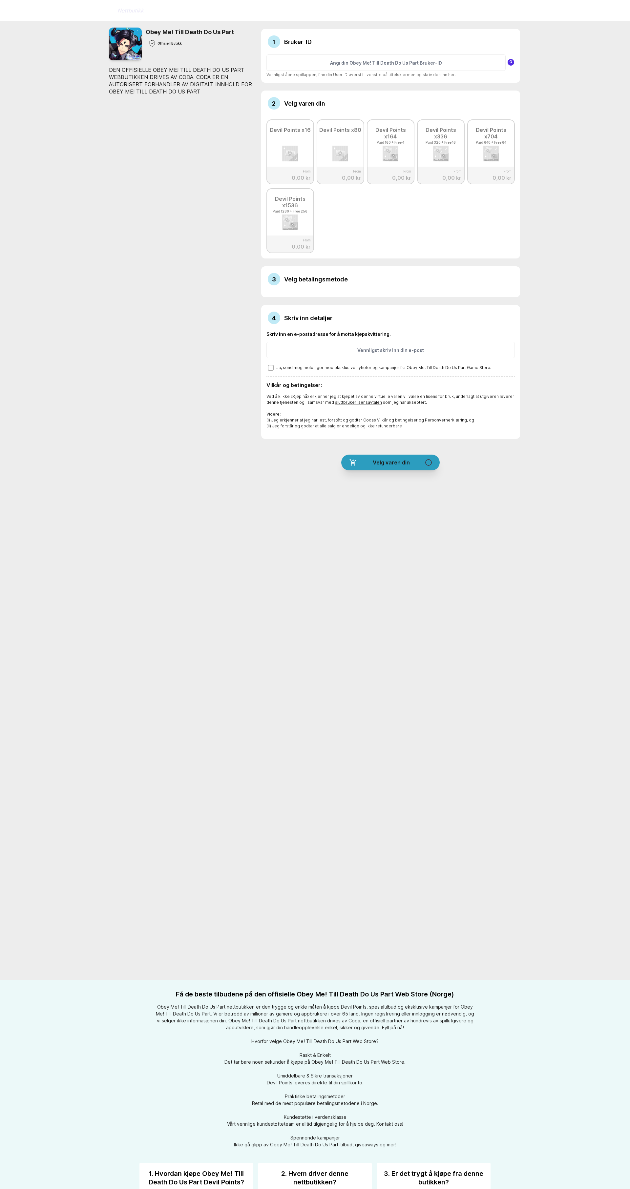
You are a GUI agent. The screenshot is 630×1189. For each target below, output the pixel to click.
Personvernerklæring (446, 420)
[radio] (290, 150)
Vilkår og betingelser (397, 420)
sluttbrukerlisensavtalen (358, 402)
